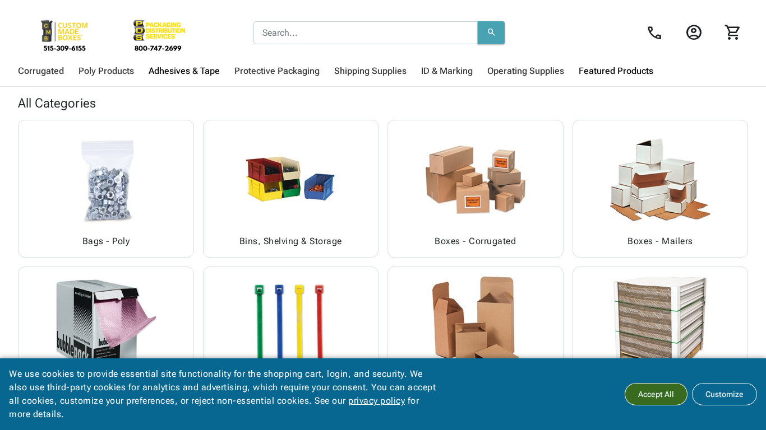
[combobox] (365, 33)
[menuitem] (41, 71)
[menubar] (383, 71)
